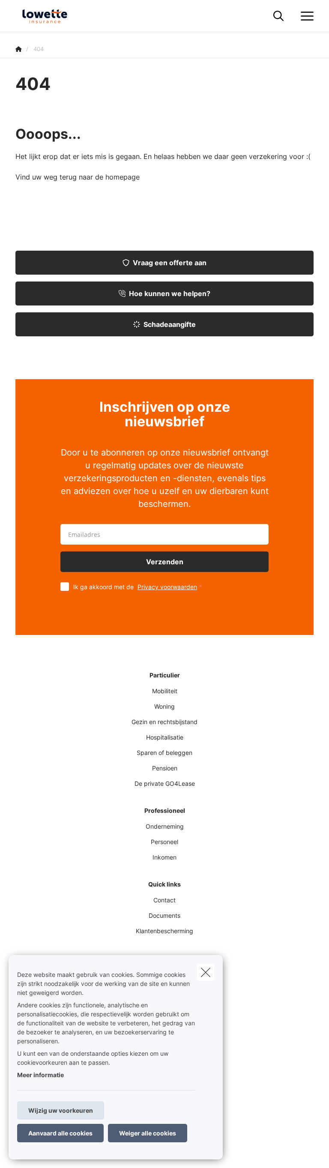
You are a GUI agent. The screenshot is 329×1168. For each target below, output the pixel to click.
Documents (164, 915)
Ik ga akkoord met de (135, 586)
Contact (164, 900)
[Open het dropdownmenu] (305, 16)
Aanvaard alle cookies (60, 1133)
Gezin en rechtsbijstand (164, 721)
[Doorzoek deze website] (278, 16)
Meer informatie (40, 1074)
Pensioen (164, 768)
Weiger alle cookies (147, 1133)
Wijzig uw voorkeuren (60, 1110)
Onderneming (165, 826)
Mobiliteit (164, 691)
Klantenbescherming (164, 930)
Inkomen (164, 857)
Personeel (164, 841)
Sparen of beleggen (164, 752)
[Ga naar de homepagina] (49, 16)
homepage (122, 177)
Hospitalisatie (164, 737)
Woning (164, 706)
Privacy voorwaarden (167, 586)
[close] (205, 972)
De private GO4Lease (165, 783)
